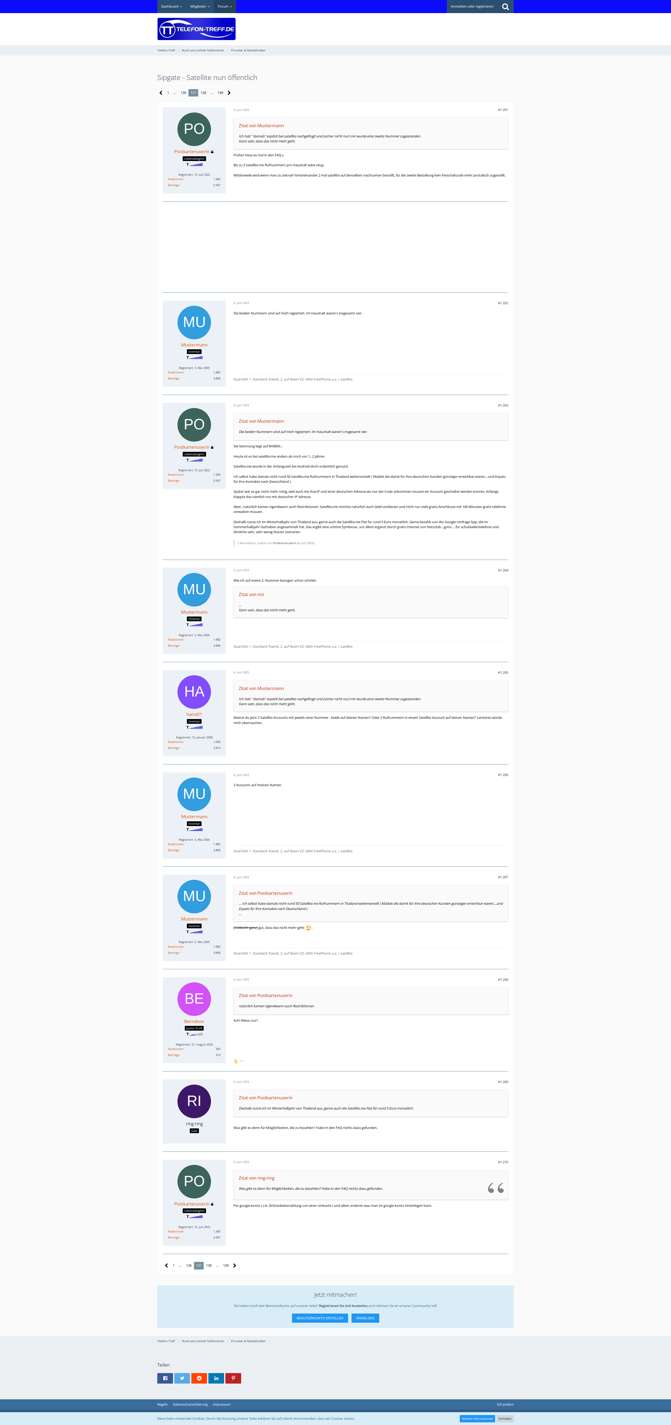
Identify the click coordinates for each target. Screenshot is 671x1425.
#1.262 (503, 303)
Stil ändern (505, 1404)
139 (220, 92)
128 (203, 92)
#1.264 (503, 570)
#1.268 (503, 979)
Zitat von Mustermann (261, 125)
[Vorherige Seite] (161, 93)
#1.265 (503, 672)
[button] (165, 1378)
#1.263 (503, 405)
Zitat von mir (251, 594)
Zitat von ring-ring (256, 1178)
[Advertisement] (418, 25)
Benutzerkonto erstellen (320, 1318)
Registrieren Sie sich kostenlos (343, 1305)
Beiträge (173, 185)
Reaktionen (175, 179)
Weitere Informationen (477, 1419)
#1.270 (503, 1162)
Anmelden (365, 1318)
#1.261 (503, 109)
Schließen (505, 1419)
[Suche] (505, 6)
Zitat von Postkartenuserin (266, 893)
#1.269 (503, 1081)
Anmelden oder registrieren (472, 6)
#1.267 (503, 877)
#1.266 (503, 774)
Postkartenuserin (284, 543)
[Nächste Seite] (229, 93)
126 (183, 92)
